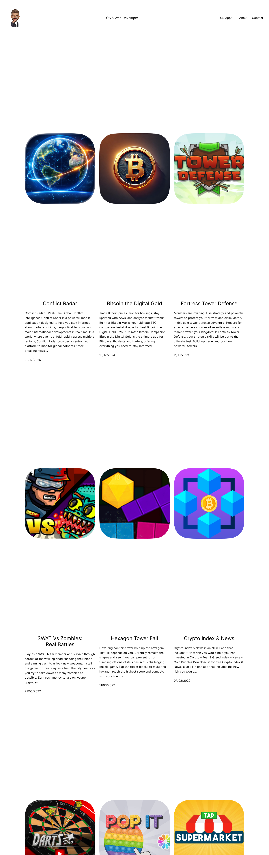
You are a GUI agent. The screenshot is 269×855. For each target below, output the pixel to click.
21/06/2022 (33, 691)
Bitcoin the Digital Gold (134, 303)
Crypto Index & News (209, 638)
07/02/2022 (182, 680)
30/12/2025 (33, 360)
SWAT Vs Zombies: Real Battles (60, 641)
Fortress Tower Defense (209, 303)
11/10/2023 (181, 355)
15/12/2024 (107, 355)
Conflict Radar (60, 303)
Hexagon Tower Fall (134, 638)
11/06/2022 (107, 685)
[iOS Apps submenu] (234, 18)
